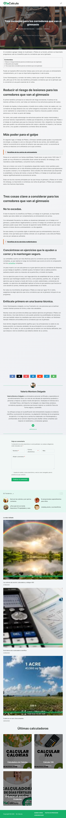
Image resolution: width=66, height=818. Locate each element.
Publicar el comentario (20, 479)
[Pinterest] (26, 376)
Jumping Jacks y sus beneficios (51, 507)
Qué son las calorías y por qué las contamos (20, 500)
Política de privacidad (51, 812)
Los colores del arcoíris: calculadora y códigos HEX (18, 582)
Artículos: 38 (33, 429)
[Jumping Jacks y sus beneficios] (36, 507)
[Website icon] (33, 425)
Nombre (16, 450)
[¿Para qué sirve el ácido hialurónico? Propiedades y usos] (5, 507)
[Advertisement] (33, 352)
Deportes (47, 29)
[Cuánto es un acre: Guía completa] (33, 685)
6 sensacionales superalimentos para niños (51, 500)
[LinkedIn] (33, 376)
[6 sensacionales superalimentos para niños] (36, 500)
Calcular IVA (48, 762)
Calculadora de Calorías (17, 762)
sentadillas (11, 263)
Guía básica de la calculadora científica (14, 650)
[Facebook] (12, 376)
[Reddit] (40, 376)
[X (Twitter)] (19, 376)
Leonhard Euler (39, 815)
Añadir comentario (19, 456)
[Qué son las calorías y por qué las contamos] (5, 500)
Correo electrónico (33, 450)
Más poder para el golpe (12, 64)
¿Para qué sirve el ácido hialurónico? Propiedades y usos (20, 507)
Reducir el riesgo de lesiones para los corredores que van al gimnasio (23, 62)
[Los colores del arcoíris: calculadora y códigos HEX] (33, 549)
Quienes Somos (38, 812)
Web (44, 450)
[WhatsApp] (53, 376)
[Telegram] (47, 376)
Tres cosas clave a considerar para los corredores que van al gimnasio (24, 66)
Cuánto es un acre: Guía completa (13, 718)
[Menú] (61, 3)
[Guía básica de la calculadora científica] (33, 617)
